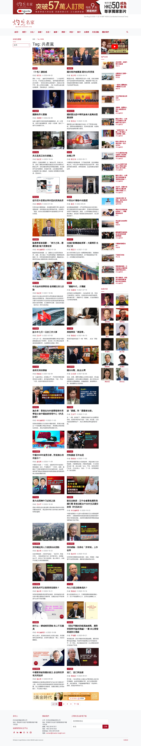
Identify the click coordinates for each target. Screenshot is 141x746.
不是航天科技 (120, 255)
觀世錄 (69, 283)
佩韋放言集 (71, 111)
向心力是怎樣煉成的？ (77, 587)
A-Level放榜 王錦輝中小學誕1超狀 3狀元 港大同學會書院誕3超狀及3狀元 (121, 168)
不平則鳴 (35, 328)
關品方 (73, 250)
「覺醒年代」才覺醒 (76, 286)
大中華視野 (36, 451)
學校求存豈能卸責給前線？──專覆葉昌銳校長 (121, 211)
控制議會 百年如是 (75, 455)
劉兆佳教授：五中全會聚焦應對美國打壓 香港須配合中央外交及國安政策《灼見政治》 (82, 503)
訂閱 (105, 727)
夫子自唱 (70, 328)
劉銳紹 (73, 336)
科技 (71, 32)
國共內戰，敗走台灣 (76, 370)
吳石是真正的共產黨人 (43, 155)
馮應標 (39, 118)
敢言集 (69, 152)
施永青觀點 (36, 543)
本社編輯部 (41, 250)
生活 (47, 32)
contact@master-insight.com (55, 733)
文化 (32, 32)
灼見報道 (35, 239)
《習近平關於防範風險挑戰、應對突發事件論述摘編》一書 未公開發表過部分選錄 (82, 629)
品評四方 (70, 239)
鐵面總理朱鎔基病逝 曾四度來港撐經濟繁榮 (121, 234)
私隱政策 (126, 740)
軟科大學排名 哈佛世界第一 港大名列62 (121, 143)
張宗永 (39, 75)
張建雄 (73, 290)
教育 (24, 32)
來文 (117, 215)
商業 (63, 32)
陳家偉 (118, 88)
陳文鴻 (73, 159)
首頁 (34, 39)
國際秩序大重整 (40, 114)
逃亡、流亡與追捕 (75, 672)
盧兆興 (39, 462)
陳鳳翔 (39, 204)
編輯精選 (118, 204)
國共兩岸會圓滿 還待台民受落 (80, 72)
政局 (16, 32)
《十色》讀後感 (40, 72)
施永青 (39, 551)
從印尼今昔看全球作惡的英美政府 (48, 200)
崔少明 (73, 75)
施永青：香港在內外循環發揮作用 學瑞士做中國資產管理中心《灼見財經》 (48, 413)
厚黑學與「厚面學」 (76, 332)
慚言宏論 (35, 152)
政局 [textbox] (15, 45)
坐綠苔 (69, 197)
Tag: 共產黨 (40, 39)
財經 (39, 32)
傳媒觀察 (70, 68)
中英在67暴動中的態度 (77, 200)
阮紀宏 (39, 159)
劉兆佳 (73, 121)
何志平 (118, 100)
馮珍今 (118, 66)
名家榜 (86, 32)
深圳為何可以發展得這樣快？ (46, 587)
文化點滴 (35, 111)
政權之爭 (71, 155)
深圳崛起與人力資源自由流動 (46, 547)
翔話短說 (35, 197)
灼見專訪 (35, 407)
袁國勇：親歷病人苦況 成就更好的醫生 (121, 109)
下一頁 (76, 704)
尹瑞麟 (73, 635)
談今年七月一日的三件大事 (45, 332)
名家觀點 (35, 622)
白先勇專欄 (71, 366)
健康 (55, 32)
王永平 (39, 336)
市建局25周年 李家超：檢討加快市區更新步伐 (121, 200)
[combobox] (21, 45)
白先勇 (73, 374)
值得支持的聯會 (40, 370)
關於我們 (105, 32)
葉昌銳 (118, 77)
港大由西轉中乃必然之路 (44, 500)
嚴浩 (72, 204)
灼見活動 (95, 32)
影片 (79, 32)
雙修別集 (70, 622)
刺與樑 (35, 68)
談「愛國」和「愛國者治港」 (80, 410)
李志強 (118, 257)
